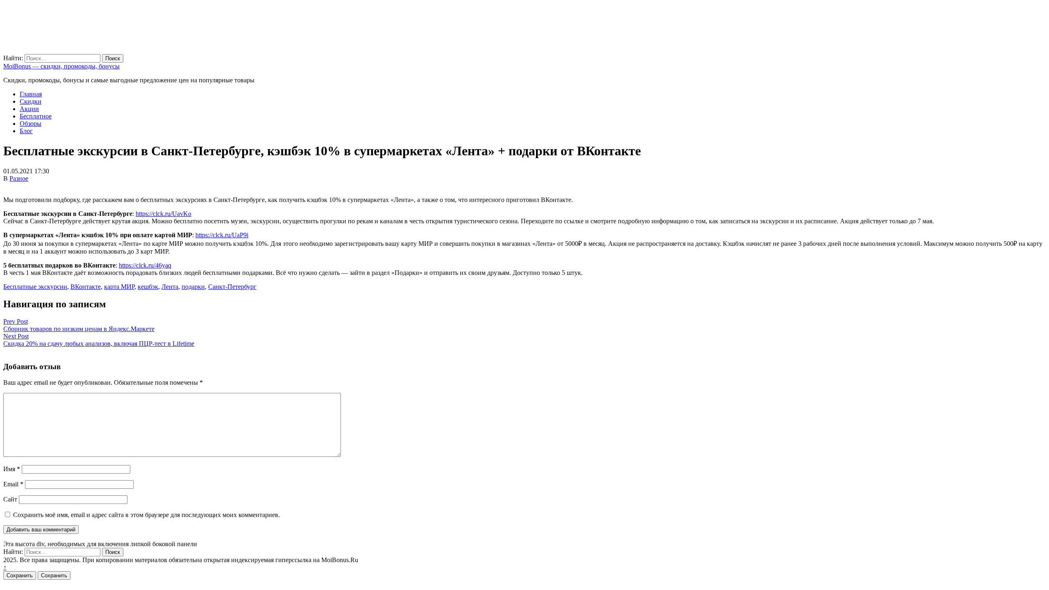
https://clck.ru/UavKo (163, 213)
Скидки (30, 101)
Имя (11, 468)
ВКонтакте (85, 286)
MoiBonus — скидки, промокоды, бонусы (61, 66)
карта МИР (119, 286)
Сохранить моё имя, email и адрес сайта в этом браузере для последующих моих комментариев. (146, 514)
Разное (18, 178)
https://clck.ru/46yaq (145, 265)
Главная (31, 94)
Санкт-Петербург (232, 286)
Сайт (10, 499)
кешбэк (148, 286)
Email (13, 484)
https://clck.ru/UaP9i (221, 234)
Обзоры (30, 123)
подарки (193, 286)
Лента (169, 286)
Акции (29, 108)
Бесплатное (36, 116)
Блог (26, 130)
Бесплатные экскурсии (35, 286)
